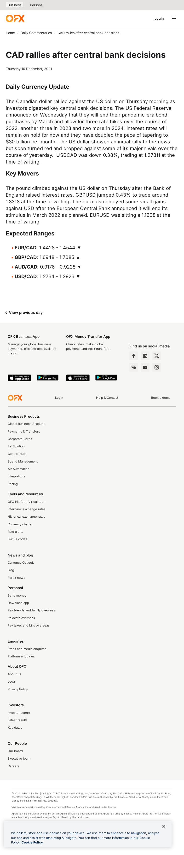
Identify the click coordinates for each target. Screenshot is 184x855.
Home (10, 33)
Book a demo (161, 397)
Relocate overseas (21, 618)
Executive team (19, 758)
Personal (36, 5)
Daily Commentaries (36, 33)
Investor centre (19, 712)
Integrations (16, 476)
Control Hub (17, 454)
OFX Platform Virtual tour (26, 502)
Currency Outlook (21, 562)
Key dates (15, 727)
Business (14, 5)
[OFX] (15, 18)
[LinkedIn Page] (145, 355)
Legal (12, 681)
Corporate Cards (20, 439)
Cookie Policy (32, 842)
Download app (18, 603)
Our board (15, 751)
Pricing (13, 484)
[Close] (164, 826)
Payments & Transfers (24, 431)
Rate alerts (15, 531)
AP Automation (18, 469)
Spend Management (23, 461)
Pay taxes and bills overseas (29, 625)
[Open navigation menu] (174, 18)
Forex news (16, 578)
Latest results (18, 720)
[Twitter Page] (156, 355)
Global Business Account (26, 424)
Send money (17, 595)
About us (14, 674)
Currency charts (19, 524)
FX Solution (16, 446)
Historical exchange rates (26, 516)
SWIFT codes (17, 539)
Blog (11, 570)
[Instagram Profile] (156, 367)
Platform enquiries (21, 656)
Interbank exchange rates (27, 509)
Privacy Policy (18, 689)
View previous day (25, 312)
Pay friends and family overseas (31, 610)
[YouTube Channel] (145, 367)
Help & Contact (107, 397)
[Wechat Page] (133, 367)
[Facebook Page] (133, 355)
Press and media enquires (27, 649)
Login (159, 18)
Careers (13, 766)
